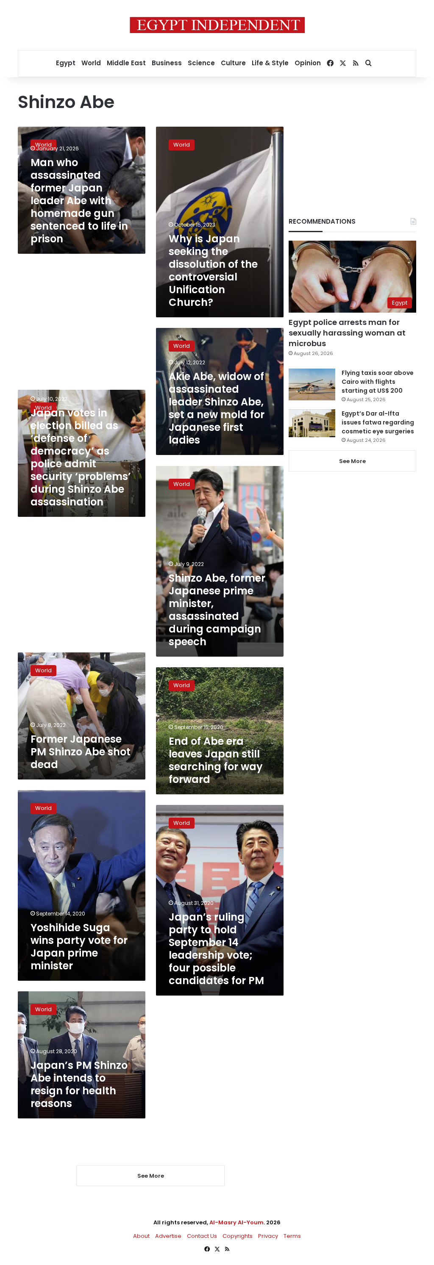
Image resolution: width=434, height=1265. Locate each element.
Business (167, 62)
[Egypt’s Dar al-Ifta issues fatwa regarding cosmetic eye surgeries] (312, 423)
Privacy (268, 1236)
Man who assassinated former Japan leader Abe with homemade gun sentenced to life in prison (79, 200)
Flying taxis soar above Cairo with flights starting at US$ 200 (378, 382)
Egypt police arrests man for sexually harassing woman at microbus (347, 333)
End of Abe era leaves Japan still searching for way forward (216, 760)
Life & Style (270, 62)
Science (201, 62)
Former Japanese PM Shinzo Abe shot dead (81, 751)
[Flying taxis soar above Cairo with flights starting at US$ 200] (312, 384)
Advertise (168, 1236)
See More (352, 461)
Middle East (126, 62)
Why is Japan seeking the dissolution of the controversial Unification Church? (213, 270)
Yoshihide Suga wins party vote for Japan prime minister (79, 947)
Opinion (308, 62)
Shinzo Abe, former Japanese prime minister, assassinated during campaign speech (217, 610)
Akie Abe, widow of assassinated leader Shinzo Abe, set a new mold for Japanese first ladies (216, 408)
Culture (233, 62)
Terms (292, 1236)
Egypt (65, 62)
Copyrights (238, 1236)
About (141, 1236)
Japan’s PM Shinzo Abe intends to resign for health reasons (79, 1084)
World (91, 62)
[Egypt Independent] (217, 25)
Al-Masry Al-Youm (236, 1222)
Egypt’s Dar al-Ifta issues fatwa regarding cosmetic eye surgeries (378, 422)
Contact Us (202, 1236)
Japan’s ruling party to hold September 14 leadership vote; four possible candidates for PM (216, 949)
